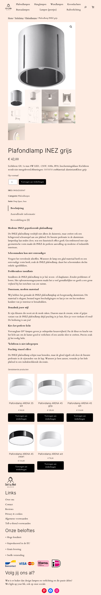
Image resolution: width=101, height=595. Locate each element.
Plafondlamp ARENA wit (50, 454)
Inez (24, 201)
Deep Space (17, 201)
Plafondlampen (31, 18)
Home (10, 18)
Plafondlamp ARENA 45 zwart (21, 455)
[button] (71, 26)
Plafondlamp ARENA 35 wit (21, 404)
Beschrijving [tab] (17, 208)
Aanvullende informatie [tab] (23, 214)
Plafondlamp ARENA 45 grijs (50, 404)
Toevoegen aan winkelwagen (32, 182)
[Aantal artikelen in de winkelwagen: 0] (93, 7)
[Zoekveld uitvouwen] (85, 7)
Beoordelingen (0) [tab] (20, 220)
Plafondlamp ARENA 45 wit (80, 404)
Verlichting (19, 18)
